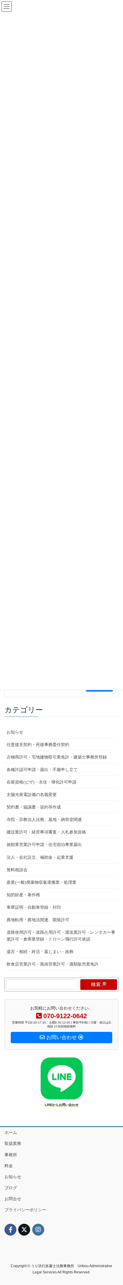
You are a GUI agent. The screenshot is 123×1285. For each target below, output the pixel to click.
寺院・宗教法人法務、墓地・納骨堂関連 (44, 819)
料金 (8, 1165)
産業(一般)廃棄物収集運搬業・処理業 (41, 882)
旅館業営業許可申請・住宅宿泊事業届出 (44, 844)
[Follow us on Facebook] (10, 1230)
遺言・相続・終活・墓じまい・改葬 (40, 951)
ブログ (10, 1187)
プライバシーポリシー (25, 1209)
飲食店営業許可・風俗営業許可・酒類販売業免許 (53, 964)
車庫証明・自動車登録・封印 (34, 907)
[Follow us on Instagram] (38, 1230)
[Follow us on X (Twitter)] (24, 1230)
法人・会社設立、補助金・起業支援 (40, 857)
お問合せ (12, 1198)
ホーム (10, 1132)
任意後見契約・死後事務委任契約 (38, 744)
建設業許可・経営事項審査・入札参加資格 (46, 832)
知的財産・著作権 (23, 894)
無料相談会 (17, 869)
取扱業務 (12, 1143)
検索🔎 (99, 984)
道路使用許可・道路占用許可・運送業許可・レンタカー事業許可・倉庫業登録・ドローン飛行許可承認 (61, 935)
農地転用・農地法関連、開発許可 (38, 919)
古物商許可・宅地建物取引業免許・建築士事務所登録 (57, 757)
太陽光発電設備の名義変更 (32, 794)
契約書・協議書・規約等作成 (34, 807)
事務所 (10, 1154)
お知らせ (15, 732)
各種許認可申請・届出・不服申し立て (42, 769)
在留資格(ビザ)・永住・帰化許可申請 (41, 782)
